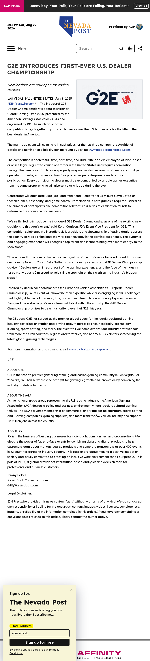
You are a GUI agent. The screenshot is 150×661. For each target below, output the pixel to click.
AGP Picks (12, 6)
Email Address (21, 626)
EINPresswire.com (21, 103)
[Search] (121, 48)
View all (141, 5)
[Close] (71, 590)
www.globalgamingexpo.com (109, 150)
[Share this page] (140, 48)
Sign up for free (39, 642)
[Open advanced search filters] (130, 48)
